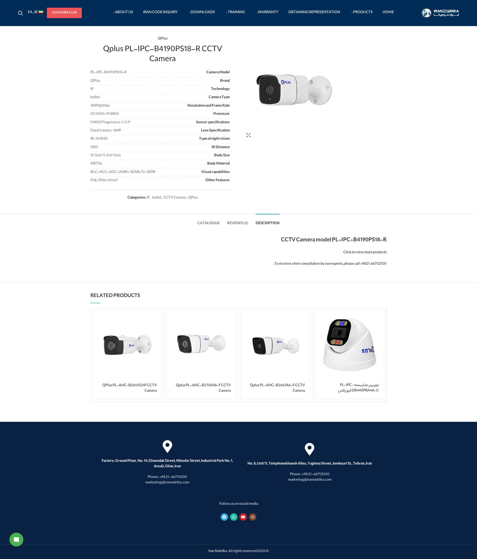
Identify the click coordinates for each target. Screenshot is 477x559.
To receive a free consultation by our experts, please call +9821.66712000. (330, 264)
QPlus (162, 39)
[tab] (267, 221)
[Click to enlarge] (248, 135)
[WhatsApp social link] (234, 517)
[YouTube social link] (243, 517)
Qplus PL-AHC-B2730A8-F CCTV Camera (203, 388)
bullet (156, 198)
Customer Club (64, 12)
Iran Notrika (217, 552)
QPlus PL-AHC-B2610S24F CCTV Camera (129, 388)
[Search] (20, 13)
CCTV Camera (174, 198)
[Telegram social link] (224, 517)
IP (148, 198)
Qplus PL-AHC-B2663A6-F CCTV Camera (277, 388)
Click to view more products (365, 253)
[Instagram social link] (252, 517)
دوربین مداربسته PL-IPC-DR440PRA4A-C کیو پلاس (358, 388)
